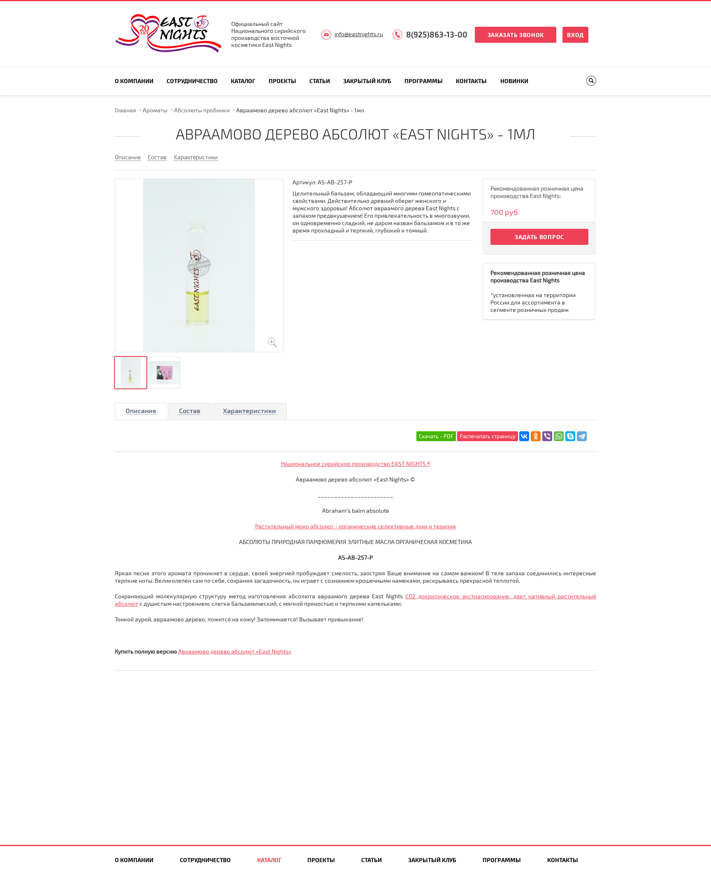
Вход (575, 34)
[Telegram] (582, 436)
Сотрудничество (192, 80)
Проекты (282, 80)
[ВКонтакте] (524, 436)
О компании (134, 80)
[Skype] (570, 436)
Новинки (514, 80)
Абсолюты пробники (202, 110)
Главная (125, 110)
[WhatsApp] (559, 436)
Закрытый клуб (367, 80)
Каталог (243, 80)
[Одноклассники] (536, 436)
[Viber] (547, 436)
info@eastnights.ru (359, 33)
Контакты (471, 80)
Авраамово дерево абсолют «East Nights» (234, 651)
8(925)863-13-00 (436, 34)
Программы (423, 80)
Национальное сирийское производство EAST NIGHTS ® (355, 463)
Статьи (319, 80)
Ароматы (155, 110)
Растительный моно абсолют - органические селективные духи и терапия (355, 526)
